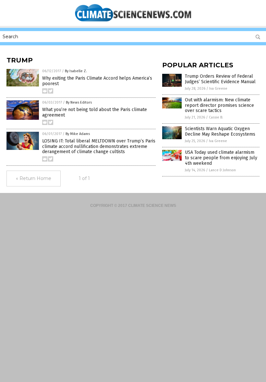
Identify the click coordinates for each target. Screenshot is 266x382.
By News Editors (79, 102)
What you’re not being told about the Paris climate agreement (94, 112)
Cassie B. (216, 117)
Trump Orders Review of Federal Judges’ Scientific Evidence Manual (220, 78)
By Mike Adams (78, 134)
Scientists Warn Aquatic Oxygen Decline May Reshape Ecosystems (220, 131)
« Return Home (33, 178)
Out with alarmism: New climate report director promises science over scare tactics (219, 105)
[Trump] (133, 21)
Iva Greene (218, 88)
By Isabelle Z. (76, 71)
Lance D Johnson (222, 170)
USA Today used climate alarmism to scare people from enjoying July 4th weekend (221, 158)
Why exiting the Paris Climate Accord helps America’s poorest (97, 80)
